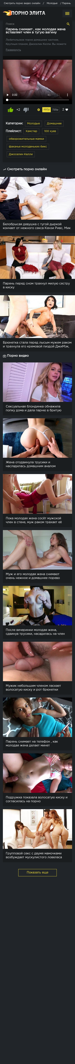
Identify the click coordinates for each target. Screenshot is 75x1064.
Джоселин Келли (21, 154)
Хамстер (31, 131)
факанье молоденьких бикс (28, 147)
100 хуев (50, 131)
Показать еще (37, 872)
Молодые (33, 123)
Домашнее (54, 123)
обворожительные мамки (26, 139)
